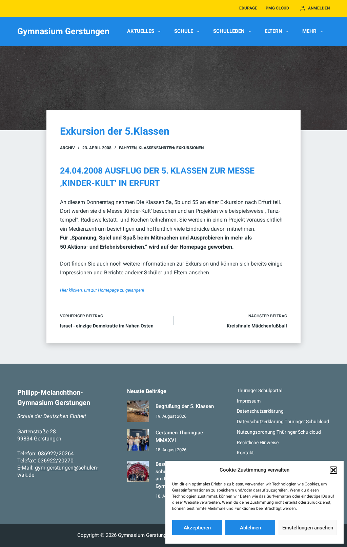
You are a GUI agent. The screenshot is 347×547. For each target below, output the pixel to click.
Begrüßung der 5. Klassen (185, 406)
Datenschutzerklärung (260, 411)
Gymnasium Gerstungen (63, 31)
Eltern (273, 31)
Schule (183, 31)
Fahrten (128, 147)
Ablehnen (250, 528)
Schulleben (229, 31)
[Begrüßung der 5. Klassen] (137, 411)
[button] (333, 470)
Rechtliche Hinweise (258, 442)
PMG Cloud (277, 8)
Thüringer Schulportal (259, 390)
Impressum (249, 401)
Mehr (309, 31)
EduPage (248, 8)
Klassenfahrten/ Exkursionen (171, 147)
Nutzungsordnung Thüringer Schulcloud (279, 432)
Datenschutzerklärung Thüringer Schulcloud (283, 421)
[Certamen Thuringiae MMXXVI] (137, 440)
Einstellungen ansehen (307, 528)
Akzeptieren (197, 528)
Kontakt (245, 452)
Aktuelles (140, 31)
